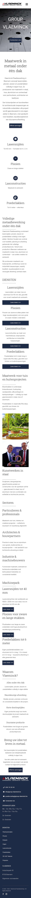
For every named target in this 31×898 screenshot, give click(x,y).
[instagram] (6, 894)
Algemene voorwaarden (10, 878)
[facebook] (3, 894)
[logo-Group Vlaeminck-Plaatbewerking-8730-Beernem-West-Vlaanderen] (12, 4)
